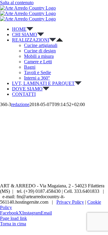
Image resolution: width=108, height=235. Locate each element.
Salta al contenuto (17, 2)
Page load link (13, 218)
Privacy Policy (70, 202)
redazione (20, 104)
